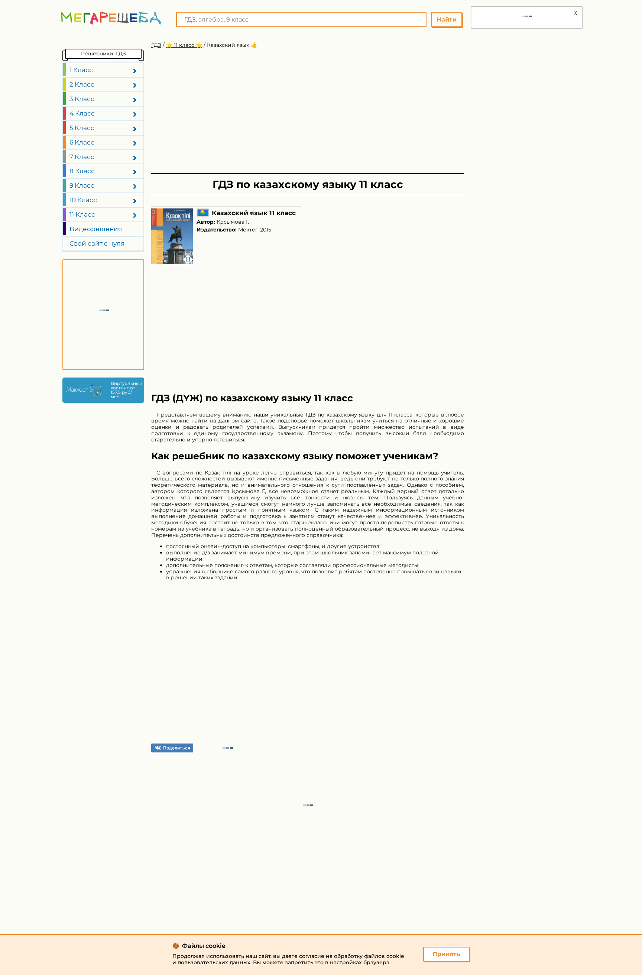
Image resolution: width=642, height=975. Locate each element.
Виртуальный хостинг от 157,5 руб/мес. (125, 390)
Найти (447, 19)
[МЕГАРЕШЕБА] (111, 18)
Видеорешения (95, 229)
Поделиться (176, 748)
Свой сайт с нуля (96, 243)
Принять (446, 954)
